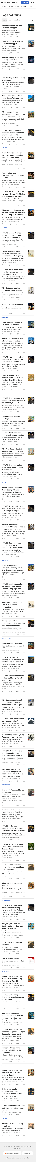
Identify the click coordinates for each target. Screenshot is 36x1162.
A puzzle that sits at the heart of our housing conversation (13, 708)
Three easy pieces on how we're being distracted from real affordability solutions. (12, 889)
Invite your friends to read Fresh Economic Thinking (12, 811)
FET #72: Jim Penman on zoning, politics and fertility (13, 434)
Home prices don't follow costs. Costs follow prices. (12, 97)
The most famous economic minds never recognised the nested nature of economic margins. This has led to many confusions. (13, 181)
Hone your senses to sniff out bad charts (13, 962)
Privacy (23, 1146)
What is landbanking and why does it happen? (12, 26)
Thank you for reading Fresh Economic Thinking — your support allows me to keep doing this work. (13, 815)
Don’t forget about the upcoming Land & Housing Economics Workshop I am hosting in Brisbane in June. (13, 328)
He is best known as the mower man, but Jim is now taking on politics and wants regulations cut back (13, 438)
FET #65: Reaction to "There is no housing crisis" (13, 720)
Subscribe (25, 3)
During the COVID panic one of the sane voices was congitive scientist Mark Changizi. (13, 592)
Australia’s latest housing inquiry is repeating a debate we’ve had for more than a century (13, 161)
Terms (29, 1146)
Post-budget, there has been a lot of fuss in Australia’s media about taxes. (13, 218)
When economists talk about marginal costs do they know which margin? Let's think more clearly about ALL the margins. (13, 984)
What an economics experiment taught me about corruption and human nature (13, 527)
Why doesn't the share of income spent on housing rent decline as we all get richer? (12, 702)
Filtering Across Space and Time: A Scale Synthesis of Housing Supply (12, 846)
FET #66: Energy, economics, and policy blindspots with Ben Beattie (13, 678)
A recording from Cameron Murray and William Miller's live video (13, 796)
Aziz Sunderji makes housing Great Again (13, 79)
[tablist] (11, 20)
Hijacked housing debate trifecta (12, 884)
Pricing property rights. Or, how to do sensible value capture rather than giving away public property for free (13, 253)
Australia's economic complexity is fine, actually (12, 1014)
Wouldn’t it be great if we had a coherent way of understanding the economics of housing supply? (13, 629)
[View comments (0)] (11, 224)
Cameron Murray (12, 34)
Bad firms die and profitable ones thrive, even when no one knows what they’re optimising (13, 610)
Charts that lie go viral (10, 958)
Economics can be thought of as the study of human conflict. (13, 365)
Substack (8, 1158)
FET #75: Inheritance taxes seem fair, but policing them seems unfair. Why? (13, 272)
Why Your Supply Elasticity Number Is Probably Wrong (12, 450)
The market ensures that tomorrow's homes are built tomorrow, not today (11, 31)
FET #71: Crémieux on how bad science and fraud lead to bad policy (12, 467)
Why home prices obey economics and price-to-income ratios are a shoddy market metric (12, 771)
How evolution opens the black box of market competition (12, 605)
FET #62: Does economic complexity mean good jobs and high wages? (13, 867)
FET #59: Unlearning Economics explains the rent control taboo (13, 997)
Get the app (27, 1153)
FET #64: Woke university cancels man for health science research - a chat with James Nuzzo (12, 753)
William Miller (11, 800)
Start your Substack (13, 1153)
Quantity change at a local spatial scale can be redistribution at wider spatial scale (13, 852)
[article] (18, 31)
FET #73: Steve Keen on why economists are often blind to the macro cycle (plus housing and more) (13, 400)
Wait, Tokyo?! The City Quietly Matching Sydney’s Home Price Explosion (12, 926)
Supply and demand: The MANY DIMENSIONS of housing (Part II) (12, 1073)
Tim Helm (22, 632)
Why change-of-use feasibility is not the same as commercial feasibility (13, 114)
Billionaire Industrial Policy (12, 304)
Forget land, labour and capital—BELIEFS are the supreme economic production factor (11, 1050)
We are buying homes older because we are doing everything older (12, 740)
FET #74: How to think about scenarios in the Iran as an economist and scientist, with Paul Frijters (13, 359)
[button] (3, 6)
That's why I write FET (9, 1096)
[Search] (32, 20)
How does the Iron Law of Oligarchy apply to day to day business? (11, 948)
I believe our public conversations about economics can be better (12, 1091)
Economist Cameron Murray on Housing (13, 791)
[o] (31, 80)
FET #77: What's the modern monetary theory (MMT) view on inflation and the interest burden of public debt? (13, 194)
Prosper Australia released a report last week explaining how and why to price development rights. (13, 259)
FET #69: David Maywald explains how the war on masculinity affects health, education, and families (12, 545)
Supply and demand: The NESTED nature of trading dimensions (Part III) (12, 978)
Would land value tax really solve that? (12, 1125)
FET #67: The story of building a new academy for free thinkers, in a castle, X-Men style (13, 659)
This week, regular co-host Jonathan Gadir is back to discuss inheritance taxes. (13, 278)
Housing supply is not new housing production (12, 59)
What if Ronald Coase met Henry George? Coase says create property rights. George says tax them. (12, 490)
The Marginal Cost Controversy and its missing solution (13, 175)
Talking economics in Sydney (13, 1105)
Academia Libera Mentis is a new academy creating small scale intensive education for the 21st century (12, 665)
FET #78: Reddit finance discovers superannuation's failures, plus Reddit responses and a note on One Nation (13, 132)
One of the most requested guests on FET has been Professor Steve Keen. (13, 406)
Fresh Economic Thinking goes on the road (13, 1109)
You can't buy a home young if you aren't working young (13, 736)
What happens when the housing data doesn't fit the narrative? (12, 932)
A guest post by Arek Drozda (11, 776)
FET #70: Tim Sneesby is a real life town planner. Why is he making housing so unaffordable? (13, 508)
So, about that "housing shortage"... (11, 418)
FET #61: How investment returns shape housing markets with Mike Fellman (12, 907)
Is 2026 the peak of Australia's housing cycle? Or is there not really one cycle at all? (12, 568)
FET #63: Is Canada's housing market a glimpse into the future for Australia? (13, 828)
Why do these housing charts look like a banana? (12, 289)
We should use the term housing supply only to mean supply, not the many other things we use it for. (13, 63)
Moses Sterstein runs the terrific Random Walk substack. (12, 241)
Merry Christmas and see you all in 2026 (13, 647)
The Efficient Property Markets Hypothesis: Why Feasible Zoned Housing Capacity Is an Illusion (12, 377)
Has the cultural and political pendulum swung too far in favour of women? (13, 551)
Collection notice (18, 1148)
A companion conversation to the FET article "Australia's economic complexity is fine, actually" (13, 873)
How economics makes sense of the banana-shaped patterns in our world (13, 294)
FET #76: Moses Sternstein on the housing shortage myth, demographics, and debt (12, 235)
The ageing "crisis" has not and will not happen (12, 42)
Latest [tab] (5, 20)
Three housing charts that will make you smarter (12, 323)
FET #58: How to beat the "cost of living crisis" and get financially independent (13, 1032)
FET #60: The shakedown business (12, 943)
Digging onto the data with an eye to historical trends (13, 573)
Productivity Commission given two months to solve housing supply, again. (12, 155)
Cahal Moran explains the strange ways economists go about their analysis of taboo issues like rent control (13, 1003)
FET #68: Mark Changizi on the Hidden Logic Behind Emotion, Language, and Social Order (12, 586)
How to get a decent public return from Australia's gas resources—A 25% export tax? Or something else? (12, 341)
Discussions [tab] (16, 20)
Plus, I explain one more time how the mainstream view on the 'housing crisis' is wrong (13, 83)
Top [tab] (10, 20)
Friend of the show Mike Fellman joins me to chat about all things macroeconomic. (12, 200)
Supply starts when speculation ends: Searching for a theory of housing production (13, 623)
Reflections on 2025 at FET (12, 643)
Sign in (32, 3)
